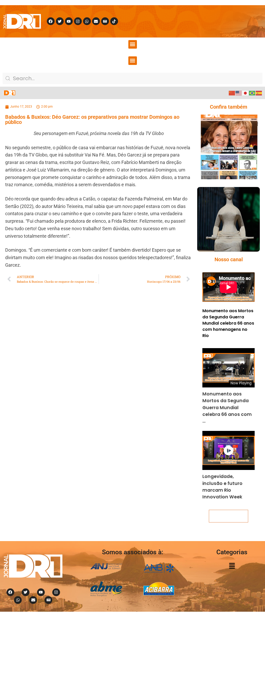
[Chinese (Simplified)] (232, 93)
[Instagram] (78, 21)
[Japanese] (245, 93)
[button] (132, 44)
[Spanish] (259, 93)
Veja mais (228, 516)
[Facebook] (51, 21)
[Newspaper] (105, 21)
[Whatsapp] (87, 21)
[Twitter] (60, 21)
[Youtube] (69, 21)
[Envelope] (96, 21)
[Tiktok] (114, 21)
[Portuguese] (252, 93)
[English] (238, 93)
